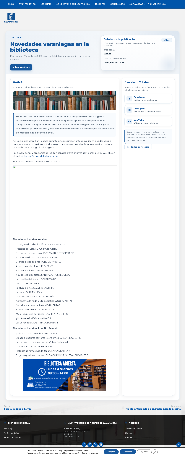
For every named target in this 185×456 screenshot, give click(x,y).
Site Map (129, 433)
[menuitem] (10, 4)
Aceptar (111, 451)
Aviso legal (8, 428)
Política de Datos (11, 433)
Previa (7, 406)
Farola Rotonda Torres (18, 409)
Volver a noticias (21, 67)
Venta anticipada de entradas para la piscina (153, 409)
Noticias (128, 437)
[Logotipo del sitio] (11, 23)
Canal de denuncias (133, 428)
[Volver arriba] (178, 444)
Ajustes (144, 451)
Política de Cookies (12, 437)
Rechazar (128, 451)
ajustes (94, 453)
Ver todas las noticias (138, 147)
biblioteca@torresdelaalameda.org (40, 156)
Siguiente (176, 406)
